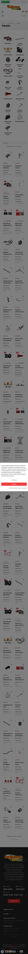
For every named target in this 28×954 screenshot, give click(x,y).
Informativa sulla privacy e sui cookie (18, 488)
